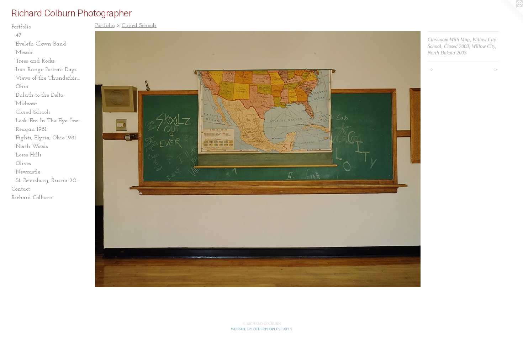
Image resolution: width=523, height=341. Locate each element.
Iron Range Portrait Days (46, 70)
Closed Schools (33, 112)
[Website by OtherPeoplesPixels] (509, 14)
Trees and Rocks (35, 61)
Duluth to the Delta (40, 95)
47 (19, 35)
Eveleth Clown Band (41, 44)
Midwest (26, 104)
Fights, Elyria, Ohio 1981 (46, 138)
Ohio (22, 87)
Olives (23, 163)
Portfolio (21, 27)
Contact (20, 189)
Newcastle (28, 172)
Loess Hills (29, 155)
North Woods (32, 146)
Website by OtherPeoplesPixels (261, 329)
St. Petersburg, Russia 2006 (49, 180)
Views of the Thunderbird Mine (49, 78)
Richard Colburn (32, 198)
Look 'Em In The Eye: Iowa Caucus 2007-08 (49, 121)
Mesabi (25, 52)
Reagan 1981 (31, 129)
